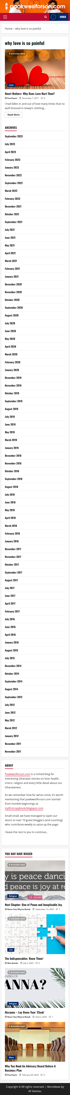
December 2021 (13, 206)
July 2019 (10, 417)
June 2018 (10, 502)
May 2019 (10, 432)
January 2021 (12, 276)
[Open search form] (45, 17)
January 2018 (12, 541)
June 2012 (10, 712)
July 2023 (10, 144)
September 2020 (14, 307)
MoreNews (53, 1087)
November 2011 (13, 751)
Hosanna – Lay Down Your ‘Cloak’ (24, 1012)
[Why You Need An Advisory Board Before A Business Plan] (35, 1042)
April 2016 (10, 635)
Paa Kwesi (12, 98)
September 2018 (13, 479)
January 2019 (12, 448)
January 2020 (12, 370)
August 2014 (11, 689)
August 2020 (12, 315)
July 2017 (9, 588)
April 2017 (10, 603)
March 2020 (11, 354)
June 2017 (10, 596)
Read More (14, 115)
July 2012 (10, 705)
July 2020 (10, 323)
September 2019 (13, 401)
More (11, 1057)
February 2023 (12, 160)
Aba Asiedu (12, 963)
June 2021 (10, 237)
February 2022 (12, 199)
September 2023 (14, 136)
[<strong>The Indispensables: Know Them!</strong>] (35, 934)
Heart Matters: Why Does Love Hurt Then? (35, 69)
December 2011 (13, 744)
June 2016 (10, 627)
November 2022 (13, 175)
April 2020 (10, 346)
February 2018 (12, 533)
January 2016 (12, 642)
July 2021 (10, 230)
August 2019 (11, 409)
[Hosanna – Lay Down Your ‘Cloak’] (35, 988)
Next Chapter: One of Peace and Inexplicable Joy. (33, 905)
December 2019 (13, 378)
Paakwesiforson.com (17, 774)
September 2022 (14, 183)
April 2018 (10, 518)
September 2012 (13, 697)
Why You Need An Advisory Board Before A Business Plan (30, 1068)
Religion (13, 896)
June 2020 (10, 331)
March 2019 (11, 440)
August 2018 (11, 487)
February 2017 (12, 611)
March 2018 (11, 526)
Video (63, 17)
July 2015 (10, 658)
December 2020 (13, 284)
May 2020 (10, 339)
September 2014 (13, 681)
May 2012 (10, 720)
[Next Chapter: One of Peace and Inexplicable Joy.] (35, 880)
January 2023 (12, 167)
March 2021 (11, 261)
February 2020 (12, 362)
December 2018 (13, 455)
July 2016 (10, 619)
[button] (5, 17)
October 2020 (12, 300)
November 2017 (13, 557)
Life (11, 949)
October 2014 (12, 673)
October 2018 (12, 471)
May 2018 (10, 510)
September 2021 (13, 222)
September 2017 (13, 572)
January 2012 (12, 736)
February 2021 (12, 269)
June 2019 (10, 424)
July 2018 (10, 494)
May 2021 (10, 245)
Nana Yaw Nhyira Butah (18, 909)
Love (11, 85)
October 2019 (12, 393)
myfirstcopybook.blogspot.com (24, 808)
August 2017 (11, 580)
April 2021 (10, 253)
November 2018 (13, 463)
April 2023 (10, 152)
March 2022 (11, 191)
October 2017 (12, 564)
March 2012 (11, 728)
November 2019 (13, 385)
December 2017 (13, 549)
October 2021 (12, 214)
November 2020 (13, 292)
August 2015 (11, 650)
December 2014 (13, 666)
